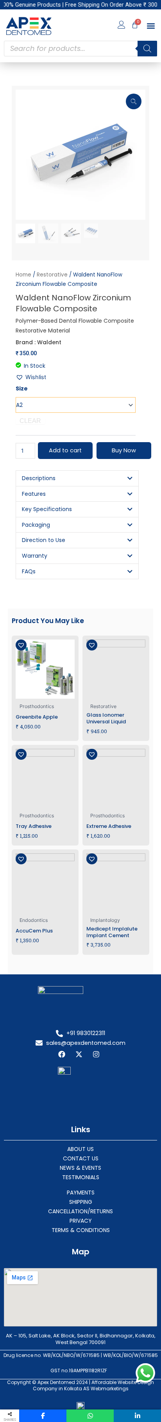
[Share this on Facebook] (42, 1415)
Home (23, 274)
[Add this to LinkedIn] (137, 1415)
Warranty (34, 556)
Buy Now (124, 450)
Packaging (36, 525)
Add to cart (65, 450)
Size (22, 388)
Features (34, 494)
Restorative (52, 274)
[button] (150, 26)
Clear (30, 421)
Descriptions (38, 478)
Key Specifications (47, 509)
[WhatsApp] (90, 1415)
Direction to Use (43, 540)
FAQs (29, 571)
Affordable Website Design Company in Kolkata (93, 1385)
